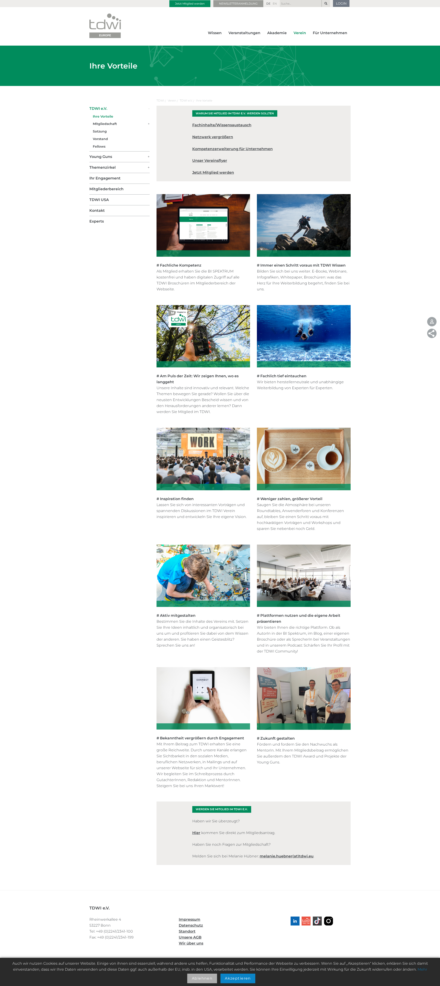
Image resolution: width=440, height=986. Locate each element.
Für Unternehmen (330, 33)
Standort (187, 931)
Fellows (99, 146)
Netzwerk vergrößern (212, 137)
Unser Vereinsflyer (209, 160)
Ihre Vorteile (204, 100)
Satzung (100, 131)
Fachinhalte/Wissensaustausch (221, 125)
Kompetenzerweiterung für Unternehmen (232, 149)
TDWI (160, 100)
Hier (196, 833)
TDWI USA (99, 200)
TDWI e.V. (186, 100)
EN (275, 3)
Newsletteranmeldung (238, 3)
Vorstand (100, 139)
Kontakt (97, 210)
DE (268, 3)
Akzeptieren (238, 978)
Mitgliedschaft (105, 124)
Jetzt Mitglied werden (190, 3)
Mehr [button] (422, 969)
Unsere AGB (190, 937)
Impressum (189, 919)
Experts (96, 221)
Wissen (215, 33)
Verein (300, 33)
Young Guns (100, 156)
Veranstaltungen (244, 33)
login (341, 3)
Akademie (277, 33)
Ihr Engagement (105, 178)
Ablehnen (202, 978)
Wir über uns (191, 943)
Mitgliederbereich (106, 189)
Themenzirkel (102, 167)
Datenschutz (191, 925)
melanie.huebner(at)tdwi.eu (287, 856)
